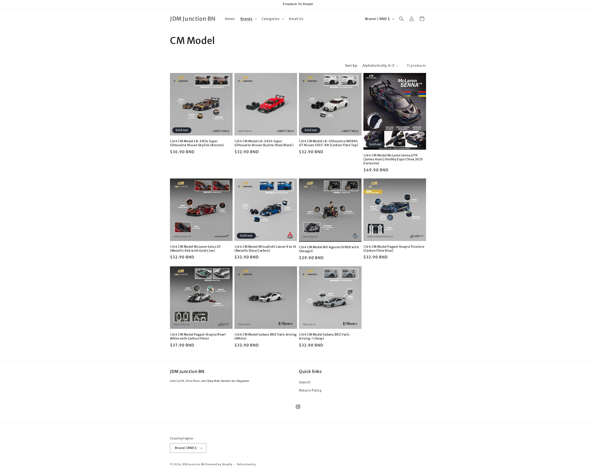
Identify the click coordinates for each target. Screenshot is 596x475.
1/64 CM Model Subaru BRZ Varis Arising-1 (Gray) (324, 336)
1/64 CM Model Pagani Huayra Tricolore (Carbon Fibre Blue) (393, 249)
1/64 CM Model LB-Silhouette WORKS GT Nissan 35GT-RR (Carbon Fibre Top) (328, 143)
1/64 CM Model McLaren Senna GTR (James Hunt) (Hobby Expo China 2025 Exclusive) (393, 159)
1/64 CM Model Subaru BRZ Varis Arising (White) (265, 336)
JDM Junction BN (193, 464)
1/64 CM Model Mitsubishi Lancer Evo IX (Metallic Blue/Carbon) (265, 249)
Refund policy (246, 464)
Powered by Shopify (218, 464)
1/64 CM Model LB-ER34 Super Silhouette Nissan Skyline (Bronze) (197, 143)
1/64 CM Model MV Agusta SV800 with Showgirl (329, 249)
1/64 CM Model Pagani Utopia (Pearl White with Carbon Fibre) (198, 336)
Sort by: (351, 65)
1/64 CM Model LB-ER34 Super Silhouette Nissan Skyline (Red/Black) (263, 143)
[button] (248, 19)
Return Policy (310, 390)
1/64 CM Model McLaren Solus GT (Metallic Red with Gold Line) (195, 249)
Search (305, 382)
